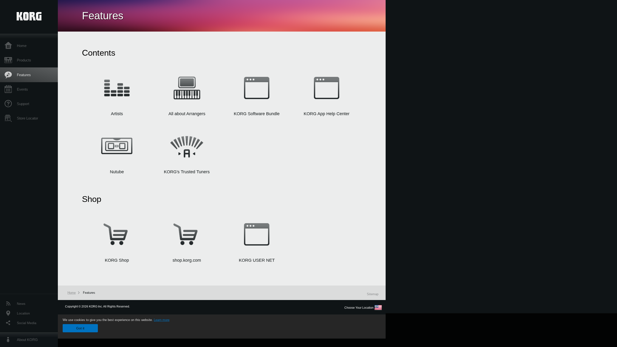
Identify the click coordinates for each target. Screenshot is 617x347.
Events (22, 89)
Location (23, 313)
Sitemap (372, 294)
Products (24, 60)
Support (23, 104)
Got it (80, 328)
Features (24, 75)
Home (22, 46)
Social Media (26, 323)
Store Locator (27, 118)
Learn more (161, 320)
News (21, 304)
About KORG (27, 340)
